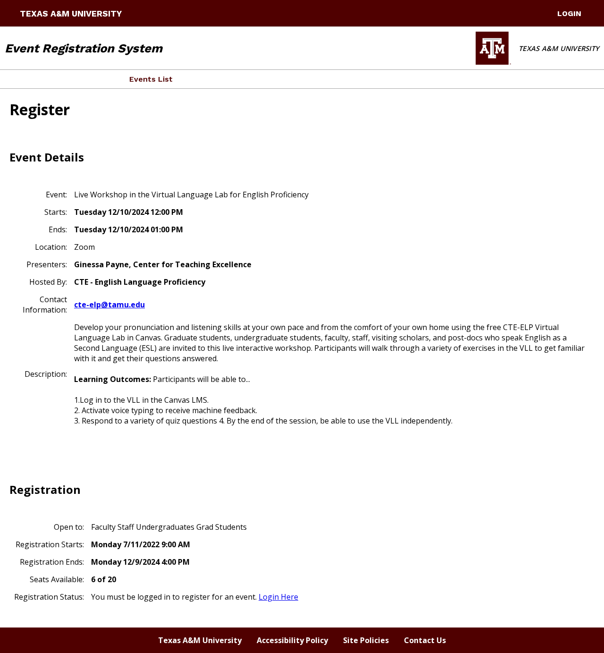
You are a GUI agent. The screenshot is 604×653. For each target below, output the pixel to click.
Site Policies (366, 640)
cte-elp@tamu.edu (109, 304)
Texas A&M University (71, 13)
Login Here (278, 597)
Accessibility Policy (292, 640)
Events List (151, 79)
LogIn (569, 13)
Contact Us (425, 640)
